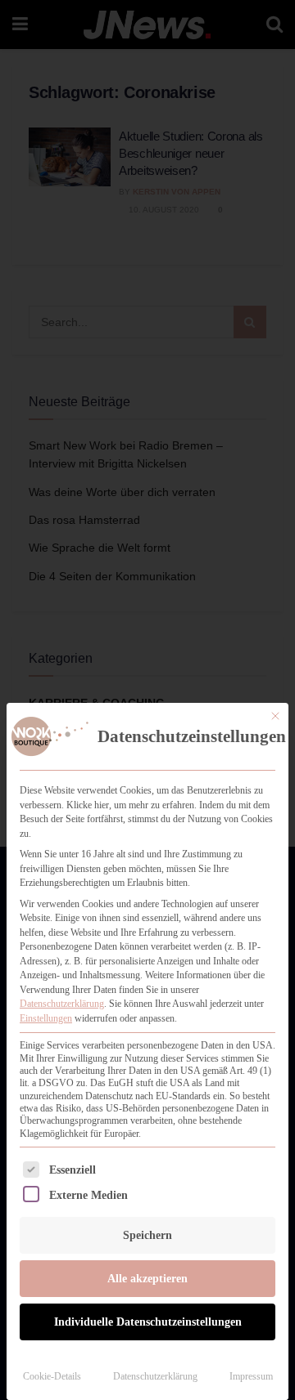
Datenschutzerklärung (62, 1003)
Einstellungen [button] (46, 1018)
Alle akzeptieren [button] (147, 1279)
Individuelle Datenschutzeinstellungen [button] (148, 1322)
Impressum (251, 1376)
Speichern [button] (147, 1235)
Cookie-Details (52, 1376)
